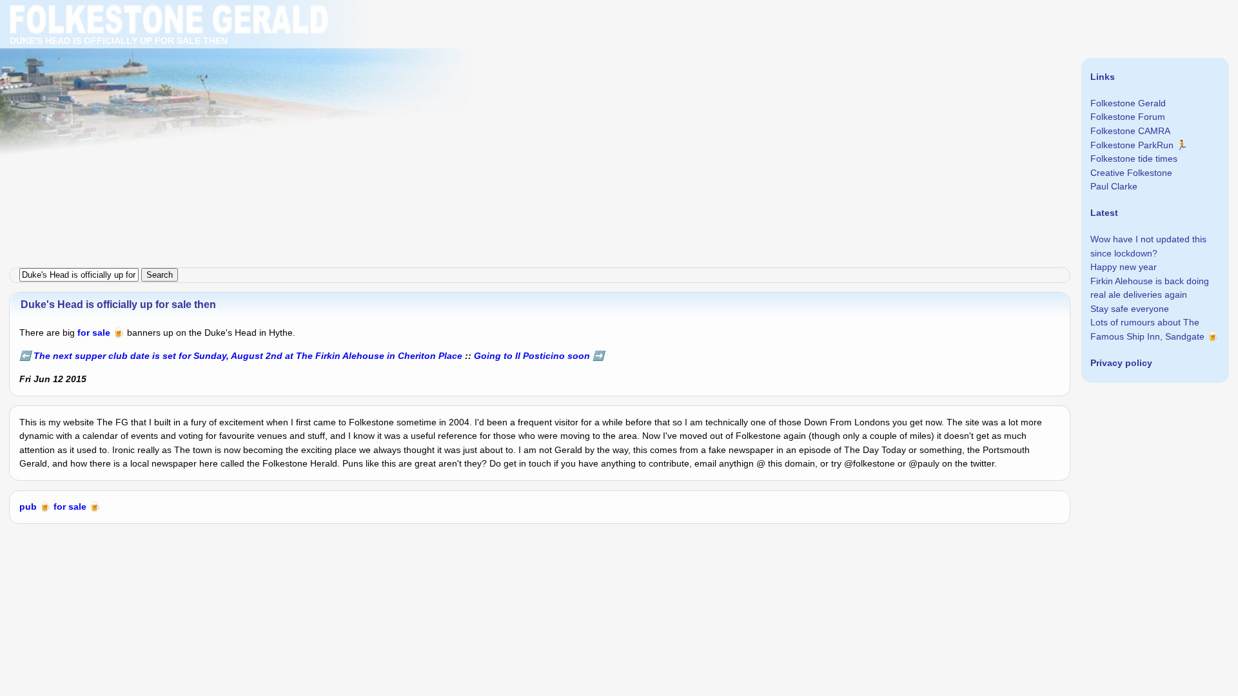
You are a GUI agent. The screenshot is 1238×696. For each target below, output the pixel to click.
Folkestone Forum (1127, 116)
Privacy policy (1121, 363)
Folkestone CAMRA (1130, 131)
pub (28, 506)
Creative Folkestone (1131, 173)
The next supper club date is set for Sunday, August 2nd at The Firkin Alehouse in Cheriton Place (248, 356)
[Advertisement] (387, 90)
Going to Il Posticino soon (532, 356)
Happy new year (1123, 267)
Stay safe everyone (1129, 309)
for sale (93, 332)
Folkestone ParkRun (1132, 145)
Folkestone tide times (1133, 158)
